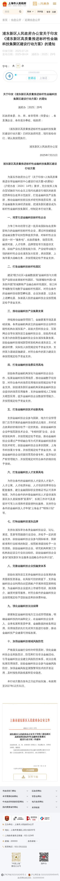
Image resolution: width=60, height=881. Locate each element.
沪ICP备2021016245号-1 (15, 875)
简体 (29, 11)
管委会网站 (36, 796)
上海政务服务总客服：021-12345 (19, 835)
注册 (54, 12)
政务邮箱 (32, 841)
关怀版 (40, 11)
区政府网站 (36, 791)
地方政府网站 (37, 802)
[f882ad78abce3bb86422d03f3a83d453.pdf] (30, 742)
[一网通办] (16, 5)
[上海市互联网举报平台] (31, 818)
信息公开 (16, 20)
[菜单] (54, 4)
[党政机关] (7, 818)
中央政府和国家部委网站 (13, 802)
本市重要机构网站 (10, 796)
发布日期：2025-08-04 (16, 54)
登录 (48, 12)
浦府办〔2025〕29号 (44, 54)
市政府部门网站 (9, 791)
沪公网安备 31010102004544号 (45, 875)
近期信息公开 (32, 20)
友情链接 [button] (36, 807)
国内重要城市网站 (10, 807)
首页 (5, 20)
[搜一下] (20, 11)
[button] (14, 792)
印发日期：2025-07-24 (17, 51)
